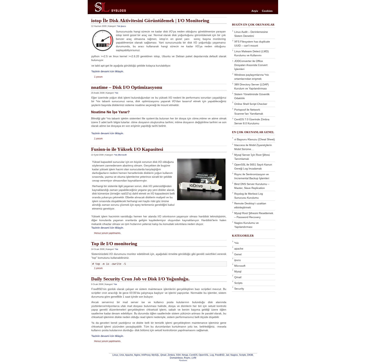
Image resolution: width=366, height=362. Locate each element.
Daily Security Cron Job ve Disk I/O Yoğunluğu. (140, 278)
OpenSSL (204, 355)
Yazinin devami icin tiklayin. (107, 71)
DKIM (250, 355)
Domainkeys (176, 357)
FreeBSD (220, 355)
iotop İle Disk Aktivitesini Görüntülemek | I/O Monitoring (150, 20)
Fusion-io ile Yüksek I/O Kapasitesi (127, 149)
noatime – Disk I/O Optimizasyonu (126, 87)
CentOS (193, 355)
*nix (118, 26)
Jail (227, 355)
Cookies (267, 10)
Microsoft (122, 155)
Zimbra (171, 355)
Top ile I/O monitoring (114, 243)
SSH (178, 355)
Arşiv (254, 10)
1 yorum (98, 76)
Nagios (234, 355)
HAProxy (145, 355)
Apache (129, 355)
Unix (121, 355)
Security (239, 288)
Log (212, 355)
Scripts (238, 282)
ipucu (123, 26)
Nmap (185, 355)
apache (238, 248)
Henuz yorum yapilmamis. (107, 233)
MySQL (155, 355)
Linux (115, 355)
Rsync (187, 357)
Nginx (137, 355)
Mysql (237, 271)
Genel (238, 254)
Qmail (237, 277)
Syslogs (183, 360)
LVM (194, 357)
